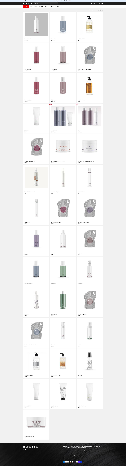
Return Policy (72, 455)
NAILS (52, 6)
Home (64, 453)
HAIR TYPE (47, 6)
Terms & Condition (73, 457)
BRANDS (57, 6)
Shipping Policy (73, 458)
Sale (26, 6)
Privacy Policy (72, 453)
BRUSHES (41, 6)
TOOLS (35, 6)
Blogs (64, 458)
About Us (64, 455)
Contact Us (65, 457)
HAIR (31, 6)
